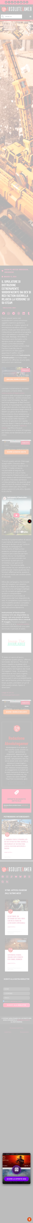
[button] (29, 521)
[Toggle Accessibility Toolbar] (29, 1219)
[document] (16, 611)
